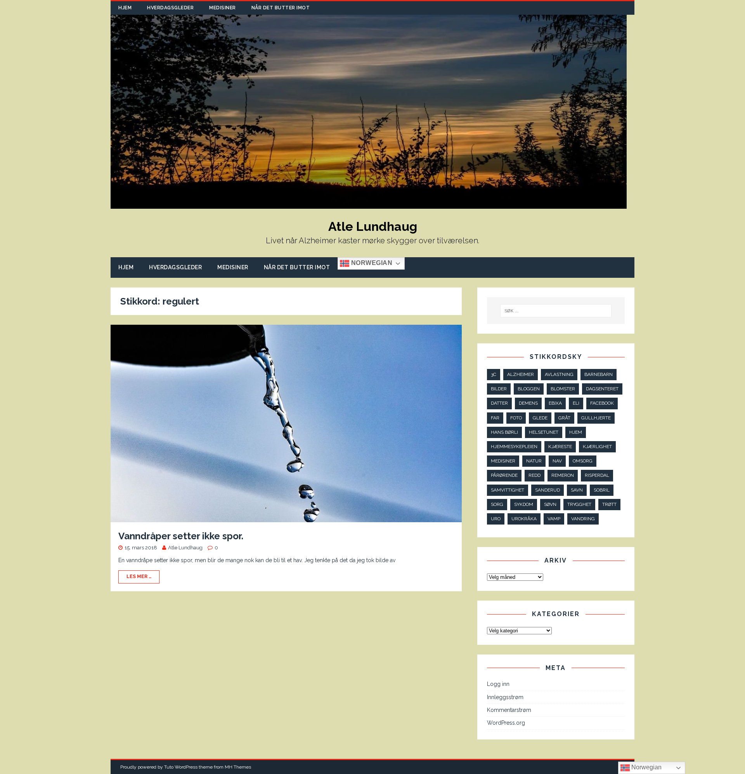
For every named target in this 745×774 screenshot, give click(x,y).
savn (577, 490)
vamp (553, 518)
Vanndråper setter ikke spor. (180, 536)
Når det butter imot (280, 7)
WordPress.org (506, 723)
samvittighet (507, 490)
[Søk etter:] (556, 310)
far (495, 418)
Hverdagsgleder (170, 7)
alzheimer (520, 374)
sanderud (547, 490)
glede (540, 418)
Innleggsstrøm (505, 697)
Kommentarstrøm (509, 710)
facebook (602, 403)
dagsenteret (602, 388)
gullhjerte (596, 418)
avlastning (559, 374)
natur (534, 461)
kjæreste (560, 446)
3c (493, 374)
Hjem (125, 7)
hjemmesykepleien (514, 446)
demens (528, 403)
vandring (583, 518)
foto (516, 418)
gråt (564, 418)
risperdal (597, 475)
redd (534, 475)
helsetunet (543, 432)
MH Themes (238, 767)
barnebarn (598, 374)
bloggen (529, 388)
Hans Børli (504, 432)
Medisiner (222, 7)
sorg (497, 504)
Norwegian (370, 263)
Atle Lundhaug (185, 548)
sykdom (523, 504)
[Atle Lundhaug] (369, 204)
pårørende (504, 475)
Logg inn (498, 684)
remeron (562, 475)
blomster (563, 388)
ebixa (555, 403)
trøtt (609, 504)
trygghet (579, 504)
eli (576, 403)
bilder (499, 388)
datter (499, 403)
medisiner (503, 461)
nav (557, 461)
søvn (550, 504)
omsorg (583, 461)
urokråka (524, 518)
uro (496, 518)
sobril (602, 490)
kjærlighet (597, 446)
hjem (575, 432)
